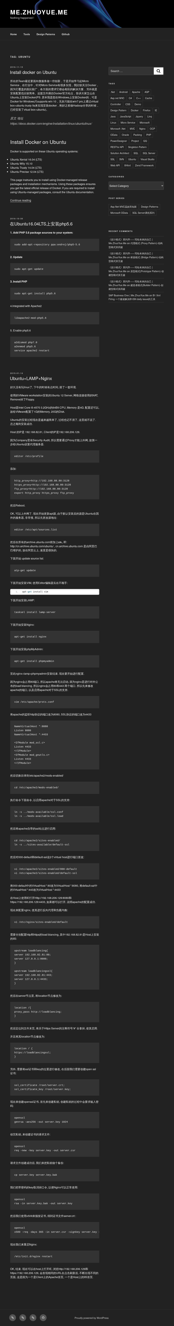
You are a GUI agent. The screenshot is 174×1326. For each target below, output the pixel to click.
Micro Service (128, 122)
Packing (137, 134)
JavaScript (125, 116)
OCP (152, 128)
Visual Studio (147, 159)
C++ (138, 98)
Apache (136, 92)
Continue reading (20, 200)
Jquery (139, 116)
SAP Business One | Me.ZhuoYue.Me (129, 295)
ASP (147, 92)
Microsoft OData (119, 212)
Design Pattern (118, 110)
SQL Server (149, 153)
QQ (145, 141)
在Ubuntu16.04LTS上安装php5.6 (41, 223)
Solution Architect (119, 153)
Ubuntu (132, 159)
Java (113, 116)
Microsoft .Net (117, 128)
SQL (136, 153)
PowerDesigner (118, 141)
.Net (112, 92)
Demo (138, 104)
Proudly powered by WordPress (92, 1318)
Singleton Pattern (137, 147)
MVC (132, 128)
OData (113, 134)
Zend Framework (144, 165)
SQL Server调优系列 (143, 212)
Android (123, 92)
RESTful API (117, 147)
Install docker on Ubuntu (33, 72)
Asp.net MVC (117, 98)
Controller (115, 104)
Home (13, 34)
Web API (115, 165)
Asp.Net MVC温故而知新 (123, 206)
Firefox (146, 110)
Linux (113, 122)
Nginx (142, 128)
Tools (26, 34)
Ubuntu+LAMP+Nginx (31, 378)
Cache (148, 98)
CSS (127, 104)
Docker (134, 110)
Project (135, 141)
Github (66, 34)
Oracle (125, 134)
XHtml (127, 165)
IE (156, 110)
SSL (112, 159)
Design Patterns (46, 34)
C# (130, 98)
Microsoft (145, 122)
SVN (121, 159)
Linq (149, 116)
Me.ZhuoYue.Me (39, 11)
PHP (148, 134)
